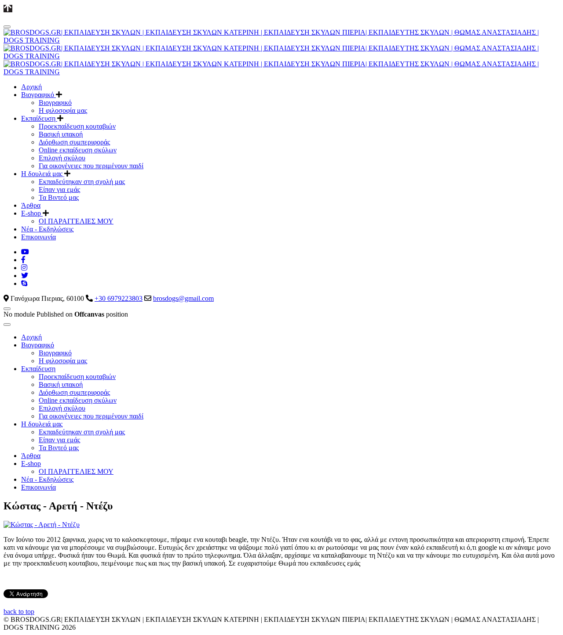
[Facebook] (23, 259)
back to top (19, 611)
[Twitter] (24, 275)
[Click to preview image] (42, 524)
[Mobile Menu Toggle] (7, 26)
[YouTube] (25, 252)
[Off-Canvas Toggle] (7, 308)
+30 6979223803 (119, 298)
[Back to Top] (8, 8)
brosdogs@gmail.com (183, 298)
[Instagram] (24, 267)
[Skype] (24, 283)
